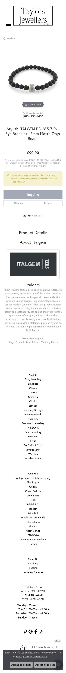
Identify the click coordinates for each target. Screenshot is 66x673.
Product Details (33, 232)
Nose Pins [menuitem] (33, 418)
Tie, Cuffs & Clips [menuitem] (33, 445)
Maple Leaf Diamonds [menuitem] (33, 517)
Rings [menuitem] (33, 440)
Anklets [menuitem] (33, 375)
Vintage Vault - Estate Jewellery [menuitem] (33, 478)
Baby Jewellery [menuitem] (33, 379)
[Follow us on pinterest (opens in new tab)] (25, 632)
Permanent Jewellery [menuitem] (33, 423)
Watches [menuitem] (33, 454)
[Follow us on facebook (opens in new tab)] (35, 632)
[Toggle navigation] (8, 24)
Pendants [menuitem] (33, 436)
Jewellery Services (33, 572)
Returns (48, 203)
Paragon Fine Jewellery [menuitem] (33, 539)
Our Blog (33, 563)
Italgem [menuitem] (33, 508)
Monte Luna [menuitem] (33, 522)
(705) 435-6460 (33, 116)
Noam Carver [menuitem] (33, 530)
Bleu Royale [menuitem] (33, 482)
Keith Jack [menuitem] (33, 513)
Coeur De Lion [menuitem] (33, 491)
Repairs (33, 567)
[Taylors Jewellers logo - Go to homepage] (33, 15)
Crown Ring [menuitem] (33, 495)
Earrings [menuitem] (33, 405)
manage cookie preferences (31, 656)
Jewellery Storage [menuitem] (33, 410)
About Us (33, 559)
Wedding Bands (49, 342)
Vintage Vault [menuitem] (33, 449)
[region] (33, 79)
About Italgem (33, 242)
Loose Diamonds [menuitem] (33, 414)
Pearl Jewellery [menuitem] (33, 432)
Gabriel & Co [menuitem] (33, 504)
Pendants (20, 342)
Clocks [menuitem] (33, 401)
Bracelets (31, 342)
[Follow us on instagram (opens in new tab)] (40, 632)
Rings (11, 342)
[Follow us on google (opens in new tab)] (31, 632)
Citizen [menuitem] (33, 486)
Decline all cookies (21, 664)
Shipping (18, 203)
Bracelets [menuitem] (33, 383)
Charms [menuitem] (33, 392)
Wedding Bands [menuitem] (33, 458)
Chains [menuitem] (33, 388)
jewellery (10, 38)
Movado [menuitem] (33, 526)
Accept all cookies (45, 664)
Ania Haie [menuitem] (33, 473)
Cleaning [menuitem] (33, 396)
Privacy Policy (48, 652)
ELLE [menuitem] (33, 500)
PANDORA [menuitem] (33, 427)
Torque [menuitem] (33, 544)
